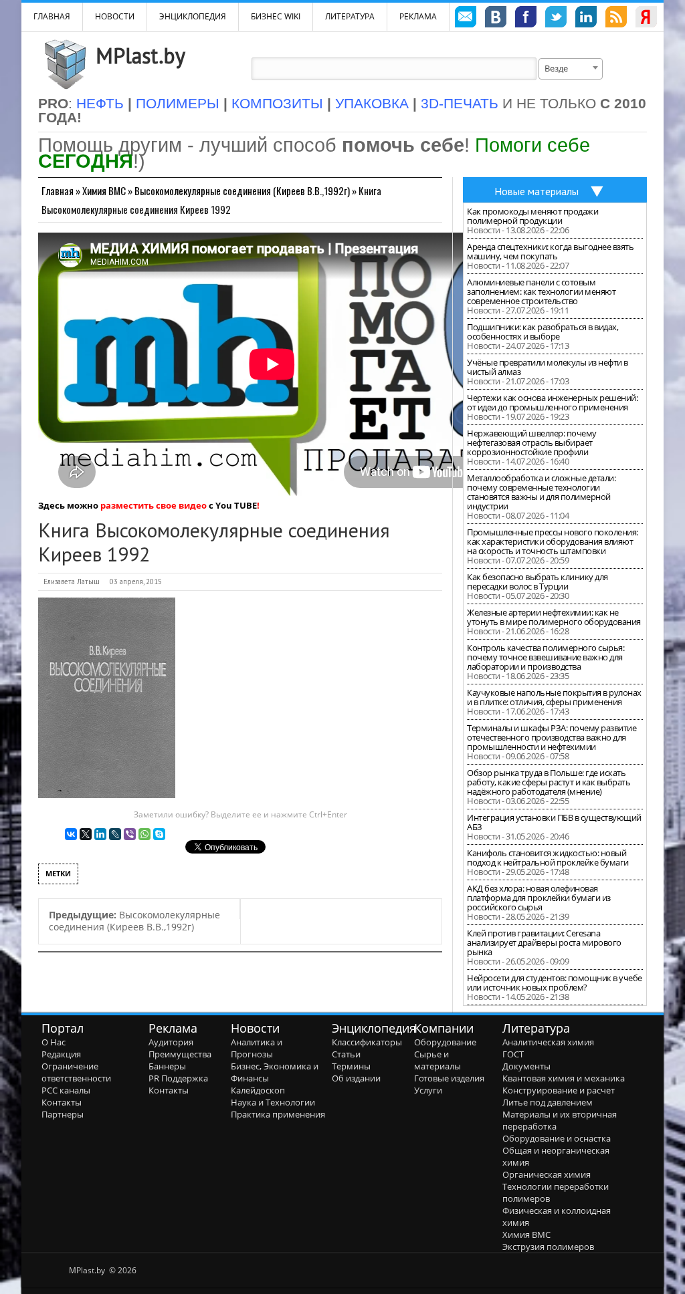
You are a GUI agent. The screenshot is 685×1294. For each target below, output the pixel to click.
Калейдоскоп (258, 1090)
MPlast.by (140, 55)
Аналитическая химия (548, 1042)
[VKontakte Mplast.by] (495, 18)
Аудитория (171, 1042)
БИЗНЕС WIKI (275, 16)
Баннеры (167, 1066)
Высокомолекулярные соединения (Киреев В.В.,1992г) (242, 190)
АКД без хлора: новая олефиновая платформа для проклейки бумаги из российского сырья (539, 897)
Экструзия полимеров (548, 1247)
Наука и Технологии (273, 1102)
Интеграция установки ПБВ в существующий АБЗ (554, 822)
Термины (351, 1066)
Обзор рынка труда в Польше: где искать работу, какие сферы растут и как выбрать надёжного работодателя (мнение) (548, 782)
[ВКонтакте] (71, 834)
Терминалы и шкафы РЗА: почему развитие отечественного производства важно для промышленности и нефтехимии (551, 737)
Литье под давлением (547, 1102)
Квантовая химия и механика (563, 1078)
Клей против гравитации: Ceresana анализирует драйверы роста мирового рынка (544, 942)
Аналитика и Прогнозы (256, 1048)
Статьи (346, 1054)
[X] (86, 834)
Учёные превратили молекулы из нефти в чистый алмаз (547, 367)
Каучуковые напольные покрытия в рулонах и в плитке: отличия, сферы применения (554, 697)
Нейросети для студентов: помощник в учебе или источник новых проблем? (554, 982)
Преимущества (180, 1054)
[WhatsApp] (144, 834)
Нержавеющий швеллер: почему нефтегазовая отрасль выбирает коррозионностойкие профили (532, 442)
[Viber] (130, 834)
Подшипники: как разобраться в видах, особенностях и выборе (542, 331)
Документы (526, 1066)
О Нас (53, 1042)
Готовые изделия (449, 1078)
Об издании (356, 1078)
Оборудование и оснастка (556, 1138)
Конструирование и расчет (558, 1090)
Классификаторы (367, 1042)
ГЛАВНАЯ (51, 16)
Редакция (61, 1054)
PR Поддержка (178, 1078)
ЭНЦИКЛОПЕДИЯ (192, 16)
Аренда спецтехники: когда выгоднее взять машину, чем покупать (550, 251)
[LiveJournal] (115, 834)
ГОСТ (513, 1054)
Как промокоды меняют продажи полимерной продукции (532, 216)
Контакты (61, 1102)
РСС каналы (65, 1090)
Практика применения (278, 1114)
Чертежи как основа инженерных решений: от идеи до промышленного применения (552, 402)
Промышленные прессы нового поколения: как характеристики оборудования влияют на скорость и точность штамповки (552, 541)
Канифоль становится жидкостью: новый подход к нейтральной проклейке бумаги (548, 857)
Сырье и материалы (437, 1060)
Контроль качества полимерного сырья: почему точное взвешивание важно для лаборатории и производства (545, 657)
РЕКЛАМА (418, 16)
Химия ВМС (104, 190)
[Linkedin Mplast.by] (586, 18)
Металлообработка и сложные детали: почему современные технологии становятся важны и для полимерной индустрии (541, 492)
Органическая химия (546, 1174)
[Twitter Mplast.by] (556, 18)
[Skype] (159, 834)
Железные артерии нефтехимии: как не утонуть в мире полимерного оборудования (554, 617)
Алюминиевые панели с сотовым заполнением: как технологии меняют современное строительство (541, 291)
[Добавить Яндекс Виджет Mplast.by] (646, 18)
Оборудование (445, 1042)
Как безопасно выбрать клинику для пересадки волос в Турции (537, 581)
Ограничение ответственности (76, 1072)
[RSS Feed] (616, 18)
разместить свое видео (153, 505)
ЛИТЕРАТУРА (350, 16)
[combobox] (571, 69)
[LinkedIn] (100, 834)
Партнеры (62, 1114)
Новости (114, 16)
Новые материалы (536, 191)
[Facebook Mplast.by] (525, 18)
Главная (57, 190)
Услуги (428, 1090)
